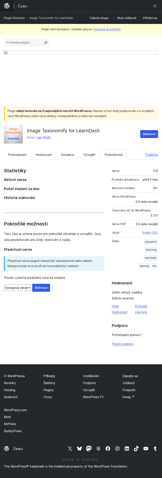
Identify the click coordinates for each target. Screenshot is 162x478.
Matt (7, 417)
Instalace (67, 155)
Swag (128, 397)
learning (144, 265)
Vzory (47, 397)
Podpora (151, 155)
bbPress (10, 424)
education (150, 241)
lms (154, 265)
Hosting (9, 390)
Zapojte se (130, 376)
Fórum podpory (123, 344)
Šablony (49, 383)
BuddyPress (13, 431)
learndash (150, 257)
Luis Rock (43, 137)
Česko (18, 449)
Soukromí (10, 397)
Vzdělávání (91, 376)
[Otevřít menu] (155, 6)
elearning (150, 249)
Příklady (49, 376)
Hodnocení (44, 155)
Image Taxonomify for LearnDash (63, 130)
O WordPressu (14, 376)
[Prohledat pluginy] (46, 42)
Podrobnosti (17, 155)
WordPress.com (15, 410)
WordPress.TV (93, 397)
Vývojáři (89, 155)
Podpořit (128, 390)
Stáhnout (149, 134)
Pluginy (48, 390)
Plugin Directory (14, 18)
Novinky (10, 383)
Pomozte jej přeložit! (107, 29)
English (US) (150, 232)
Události (128, 383)
